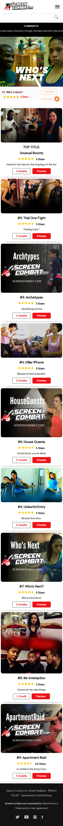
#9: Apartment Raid (31, 757)
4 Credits (21, 171)
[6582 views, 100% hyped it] (19, 447)
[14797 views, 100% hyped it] (19, 512)
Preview (41, 171)
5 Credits (21, 525)
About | (10, 790)
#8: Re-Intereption (31, 678)
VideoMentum (49, 803)
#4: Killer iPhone (31, 362)
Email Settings (44, 795)
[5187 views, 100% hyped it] (19, 368)
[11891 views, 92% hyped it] (18, 763)
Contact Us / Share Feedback (30, 790)
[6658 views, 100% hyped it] (19, 223)
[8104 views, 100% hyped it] (19, 684)
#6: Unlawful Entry (31, 507)
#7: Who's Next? (12, 92)
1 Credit (21, 696)
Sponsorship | (28, 795)
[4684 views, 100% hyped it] (19, 158)
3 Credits (21, 236)
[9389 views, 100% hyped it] (5, 97)
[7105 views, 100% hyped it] (19, 303)
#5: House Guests (31, 442)
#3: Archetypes (31, 297)
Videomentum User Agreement (31, 808)
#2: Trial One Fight (32, 218)
